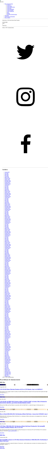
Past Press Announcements (12, 14)
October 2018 (7, 271)
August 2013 (7, 337)
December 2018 (8, 269)
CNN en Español (10, 10)
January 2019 (7, 268)
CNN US (9, 4)
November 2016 (8, 296)
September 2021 (8, 234)
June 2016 (6, 301)
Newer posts (2, 448)
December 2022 (8, 218)
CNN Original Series (11, 7)
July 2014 (6, 326)
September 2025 (8, 183)
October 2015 (7, 310)
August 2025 (7, 184)
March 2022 (7, 228)
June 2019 (6, 263)
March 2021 (7, 241)
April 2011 (7, 367)
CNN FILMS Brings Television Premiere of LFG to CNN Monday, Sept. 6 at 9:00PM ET (21, 389)
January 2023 (7, 217)
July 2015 (6, 313)
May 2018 (6, 277)
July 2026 (6, 173)
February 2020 (7, 254)
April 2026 (7, 176)
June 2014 (6, 327)
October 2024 (7, 195)
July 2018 (6, 275)
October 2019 (7, 259)
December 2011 (8, 359)
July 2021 (6, 236)
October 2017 (7, 284)
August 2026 (7, 172)
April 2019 (7, 265)
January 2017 (7, 294)
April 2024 (7, 201)
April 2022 (7, 227)
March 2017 (7, 292)
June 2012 (6, 352)
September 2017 (8, 285)
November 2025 (8, 181)
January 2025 (7, 192)
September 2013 (8, 336)
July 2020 (6, 249)
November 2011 (8, 360)
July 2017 (6, 287)
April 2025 (7, 189)
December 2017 (8, 282)
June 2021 (6, 237)
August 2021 (7, 235)
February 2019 (7, 267)
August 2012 (7, 350)
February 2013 (7, 344)
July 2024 (6, 198)
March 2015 (7, 317)
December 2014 (8, 320)
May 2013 (6, 341)
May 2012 (6, 353)
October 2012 (7, 348)
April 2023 (7, 214)
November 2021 (8, 232)
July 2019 (6, 262)
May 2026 (6, 175)
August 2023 (7, 210)
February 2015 (7, 318)
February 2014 (7, 331)
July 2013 (6, 338)
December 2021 (8, 231)
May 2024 (6, 200)
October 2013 (7, 335)
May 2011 (6, 366)
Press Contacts (7, 17)
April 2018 (7, 278)
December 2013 (8, 333)
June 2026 (6, 174)
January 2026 (7, 179)
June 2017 (6, 288)
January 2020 (7, 256)
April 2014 (7, 329)
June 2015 (6, 314)
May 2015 (6, 315)
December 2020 (8, 244)
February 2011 (7, 369)
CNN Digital (9, 5)
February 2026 (7, 178)
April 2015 (7, 316)
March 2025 (7, 190)
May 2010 (6, 375)
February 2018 (7, 280)
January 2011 (7, 370)
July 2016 (6, 300)
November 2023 (8, 207)
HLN (8, 12)
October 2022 (7, 220)
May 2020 (6, 251)
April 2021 (7, 240)
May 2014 (6, 328)
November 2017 (8, 283)
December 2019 (8, 257)
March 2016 (7, 304)
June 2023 (6, 212)
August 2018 (7, 274)
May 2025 (6, 188)
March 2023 (7, 215)
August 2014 (7, 325)
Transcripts (7, 15)
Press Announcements (9, 3)
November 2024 (8, 194)
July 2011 (6, 364)
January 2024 (7, 205)
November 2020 (8, 245)
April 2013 (7, 342)
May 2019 (6, 264)
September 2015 (8, 311)
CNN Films (9, 8)
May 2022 (6, 226)
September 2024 (8, 196)
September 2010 (8, 374)
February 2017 (7, 293)
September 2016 (8, 298)
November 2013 (8, 334)
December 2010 (8, 371)
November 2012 (8, 347)
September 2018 (8, 273)
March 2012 (7, 355)
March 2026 (7, 177)
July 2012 (6, 351)
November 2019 (8, 258)
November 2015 (8, 309)
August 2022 (7, 223)
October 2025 (7, 182)
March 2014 (7, 330)
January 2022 (7, 230)
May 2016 (6, 302)
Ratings (8, 13)
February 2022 (7, 229)
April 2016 (7, 303)
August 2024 (7, 197)
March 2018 (7, 279)
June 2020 (6, 250)
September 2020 (8, 247)
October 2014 (7, 322)
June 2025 (6, 186)
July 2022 (6, 224)
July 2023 (6, 211)
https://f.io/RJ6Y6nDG (12, 430)
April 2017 (7, 291)
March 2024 (7, 202)
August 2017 (7, 286)
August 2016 (7, 299)
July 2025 (6, 185)
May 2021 (6, 239)
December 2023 (8, 206)
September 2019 (8, 260)
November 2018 (8, 270)
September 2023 (8, 209)
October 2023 (7, 208)
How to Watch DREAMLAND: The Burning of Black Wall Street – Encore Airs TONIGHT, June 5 (24, 414)
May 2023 (6, 213)
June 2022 (6, 225)
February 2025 (7, 191)
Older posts (2, 447)
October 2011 (7, 361)
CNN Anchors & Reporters (10, 16)
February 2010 (7, 376)
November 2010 (8, 372)
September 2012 (8, 349)
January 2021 (7, 243)
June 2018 (6, 276)
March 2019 (7, 266)
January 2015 (7, 319)
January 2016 (7, 307)
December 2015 (8, 308)
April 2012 (7, 354)
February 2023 (7, 216)
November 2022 (8, 219)
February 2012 (7, 356)
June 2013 (6, 339)
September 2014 (8, 324)
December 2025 (8, 180)
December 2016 (8, 295)
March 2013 (7, 343)
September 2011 (8, 362)
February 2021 (7, 242)
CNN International (10, 9)
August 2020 (7, 248)
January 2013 (7, 345)
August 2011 (7, 363)
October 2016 (7, 297)
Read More (2, 394)
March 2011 (7, 368)
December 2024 (8, 193)
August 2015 (7, 312)
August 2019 (7, 261)
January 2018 (7, 281)
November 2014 (8, 321)
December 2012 (8, 346)
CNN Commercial (10, 11)
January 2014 (7, 332)
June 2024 (6, 199)
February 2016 (7, 305)
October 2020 (7, 246)
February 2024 (7, 203)
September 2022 (8, 222)
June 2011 (6, 365)
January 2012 (7, 358)
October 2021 (7, 233)
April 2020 (7, 252)
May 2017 (6, 290)
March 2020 (7, 253)
